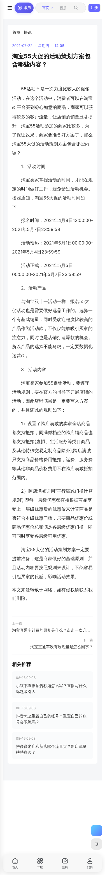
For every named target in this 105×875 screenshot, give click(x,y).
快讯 (28, 32)
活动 (31, 88)
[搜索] (76, 7)
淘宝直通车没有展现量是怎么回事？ (61, 646)
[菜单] (9, 8)
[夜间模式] (96, 844)
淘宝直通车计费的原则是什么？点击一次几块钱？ (52, 630)
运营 (16, 355)
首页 (16, 32)
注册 (94, 7)
